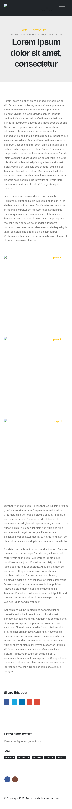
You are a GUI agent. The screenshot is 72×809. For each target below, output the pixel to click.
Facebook (6, 702)
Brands (9, 757)
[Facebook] (43, 8)
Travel (49, 757)
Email (37, 702)
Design (37, 757)
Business (23, 757)
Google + (29, 702)
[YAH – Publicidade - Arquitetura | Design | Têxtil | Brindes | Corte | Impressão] (15, 8)
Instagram (15, 779)
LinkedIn (22, 702)
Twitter (14, 702)
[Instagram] (50, 8)
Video (61, 757)
